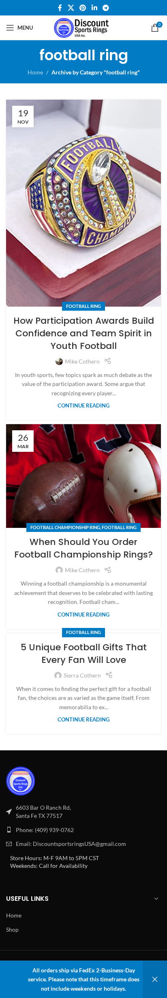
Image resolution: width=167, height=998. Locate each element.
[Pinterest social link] (83, 8)
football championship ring (65, 527)
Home (35, 72)
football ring (83, 306)
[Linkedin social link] (94, 8)
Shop (12, 929)
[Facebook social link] (60, 8)
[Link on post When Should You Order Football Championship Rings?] (83, 476)
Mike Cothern (82, 361)
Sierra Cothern (82, 675)
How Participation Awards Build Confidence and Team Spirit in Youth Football (83, 333)
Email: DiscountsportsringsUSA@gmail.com (71, 843)
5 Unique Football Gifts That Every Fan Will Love (84, 653)
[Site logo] (83, 27)
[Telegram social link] (105, 8)
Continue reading (83, 406)
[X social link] (71, 8)
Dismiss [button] (155, 979)
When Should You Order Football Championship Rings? (83, 548)
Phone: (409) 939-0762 (45, 829)
